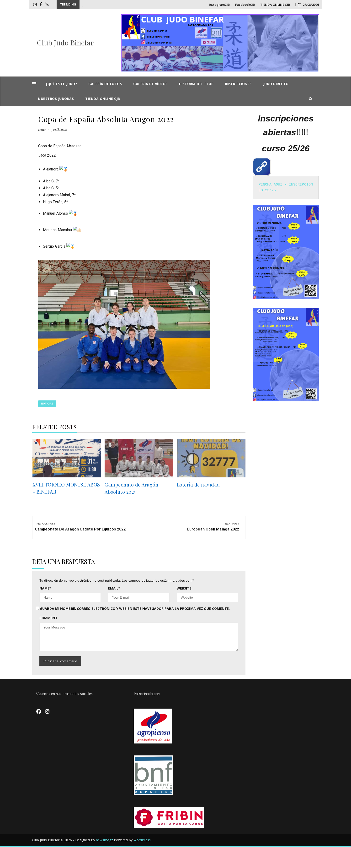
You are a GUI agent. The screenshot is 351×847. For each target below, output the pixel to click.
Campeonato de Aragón (99, 4)
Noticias (47, 403)
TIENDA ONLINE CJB (275, 4)
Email (114, 588)
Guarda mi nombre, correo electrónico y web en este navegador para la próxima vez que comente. (135, 608)
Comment (48, 618)
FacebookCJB (245, 4)
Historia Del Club (196, 84)
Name (45, 588)
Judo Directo (276, 84)
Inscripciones (238, 84)
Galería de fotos (105, 84)
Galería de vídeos (150, 84)
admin (42, 129)
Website (184, 588)
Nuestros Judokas (56, 98)
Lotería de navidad (198, 484)
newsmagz (104, 840)
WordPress (142, 840)
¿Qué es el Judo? (61, 84)
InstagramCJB (219, 4)
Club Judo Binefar (65, 42)
